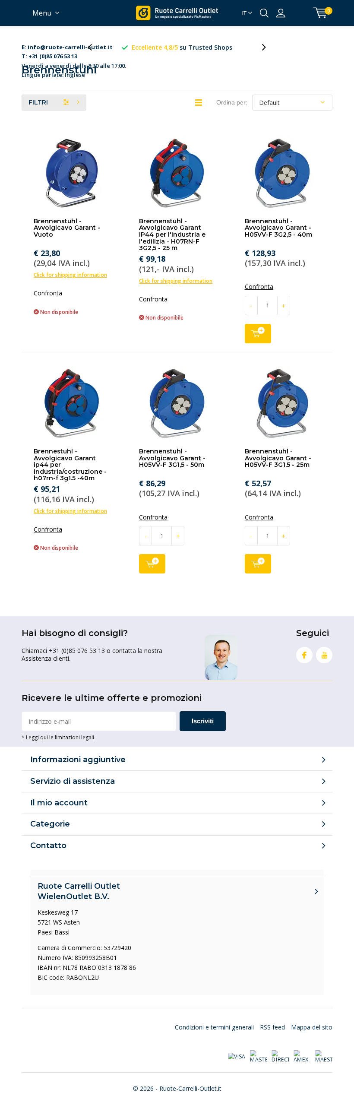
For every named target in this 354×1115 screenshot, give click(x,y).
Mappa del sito (311, 1027)
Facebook (304, 655)
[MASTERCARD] (258, 1056)
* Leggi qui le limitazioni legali (58, 737)
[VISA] (236, 1057)
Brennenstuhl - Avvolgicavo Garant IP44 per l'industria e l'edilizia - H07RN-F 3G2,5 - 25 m (172, 234)
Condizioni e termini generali (214, 1027)
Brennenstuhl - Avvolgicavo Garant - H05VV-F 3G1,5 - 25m (278, 458)
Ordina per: (231, 102)
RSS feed (272, 1027)
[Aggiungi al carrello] (258, 333)
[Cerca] (264, 13)
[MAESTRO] (323, 1056)
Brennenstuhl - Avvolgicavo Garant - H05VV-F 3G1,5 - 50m (172, 458)
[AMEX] (302, 1056)
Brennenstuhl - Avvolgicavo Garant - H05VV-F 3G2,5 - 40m (278, 227)
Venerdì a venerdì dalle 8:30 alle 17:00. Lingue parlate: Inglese (74, 47)
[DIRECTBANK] (280, 1056)
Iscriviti (203, 721)
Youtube (324, 655)
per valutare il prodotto (182, 47)
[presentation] (94, 47)
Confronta (48, 293)
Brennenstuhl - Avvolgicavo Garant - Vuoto (67, 227)
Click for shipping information (70, 275)
